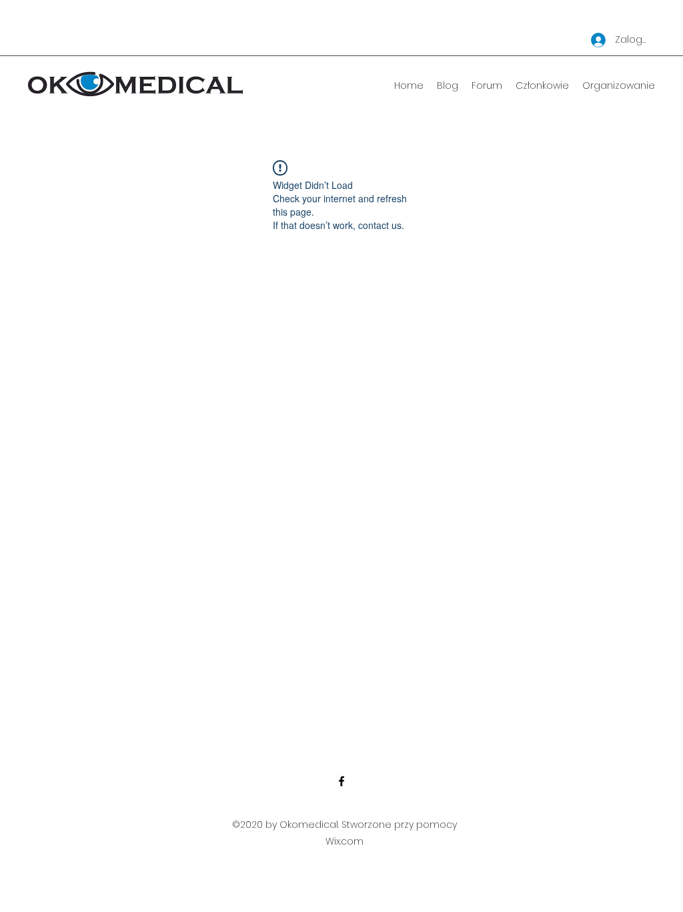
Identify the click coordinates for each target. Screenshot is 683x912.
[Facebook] (341, 781)
